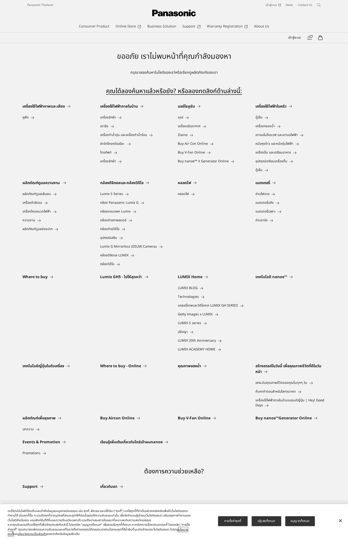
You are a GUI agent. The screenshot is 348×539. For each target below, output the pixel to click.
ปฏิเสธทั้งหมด (266, 521)
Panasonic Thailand (40, 5)
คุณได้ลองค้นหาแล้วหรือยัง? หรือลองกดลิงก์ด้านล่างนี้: (174, 91)
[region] (174, 521)
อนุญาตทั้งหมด (299, 521)
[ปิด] (340, 521)
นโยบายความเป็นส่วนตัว (32, 534)
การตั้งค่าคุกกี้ (232, 521)
